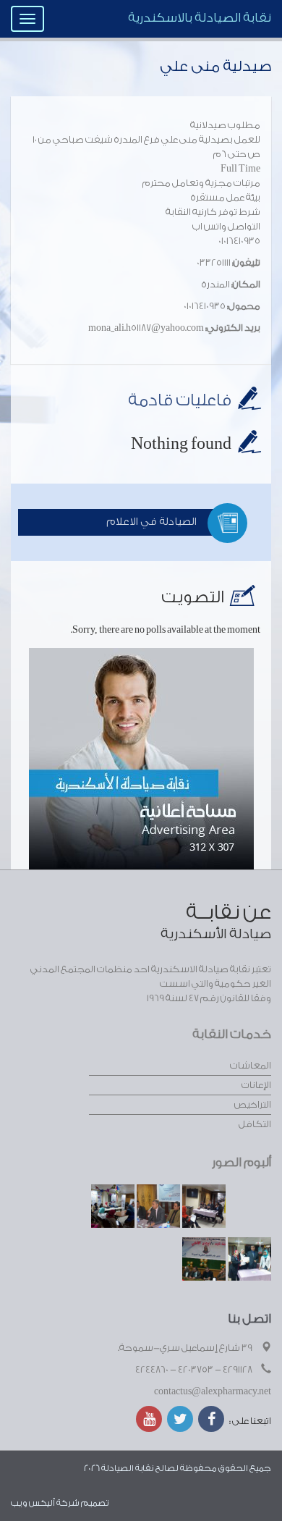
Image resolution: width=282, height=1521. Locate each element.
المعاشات (250, 1065)
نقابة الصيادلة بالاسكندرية (199, 18)
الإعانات (256, 1084)
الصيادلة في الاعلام (151, 522)
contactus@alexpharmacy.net (212, 1391)
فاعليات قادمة (179, 400)
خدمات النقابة (231, 1034)
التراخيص (252, 1104)
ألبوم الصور (241, 1162)
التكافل (255, 1123)
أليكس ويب (33, 1503)
